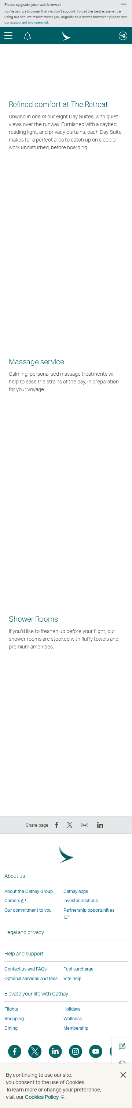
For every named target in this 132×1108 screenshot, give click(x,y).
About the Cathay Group (28, 891)
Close (123, 4)
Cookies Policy (45, 1097)
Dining (11, 1028)
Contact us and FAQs (25, 969)
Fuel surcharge (78, 969)
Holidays (71, 1009)
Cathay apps (75, 891)
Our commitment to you (28, 910)
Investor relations (80, 900)
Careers (15, 900)
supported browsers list (29, 22)
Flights (11, 1009)
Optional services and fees (31, 978)
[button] (27, 35)
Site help (72, 978)
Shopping (14, 1018)
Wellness (72, 1018)
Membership (75, 1028)
